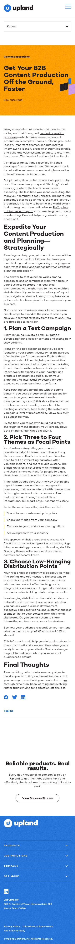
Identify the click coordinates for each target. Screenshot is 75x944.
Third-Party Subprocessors (37, 926)
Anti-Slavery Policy (14, 930)
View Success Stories (37, 798)
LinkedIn (6, 891)
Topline (8, 711)
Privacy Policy (12, 926)
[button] (68, 7)
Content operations (17, 57)
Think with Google (16, 481)
